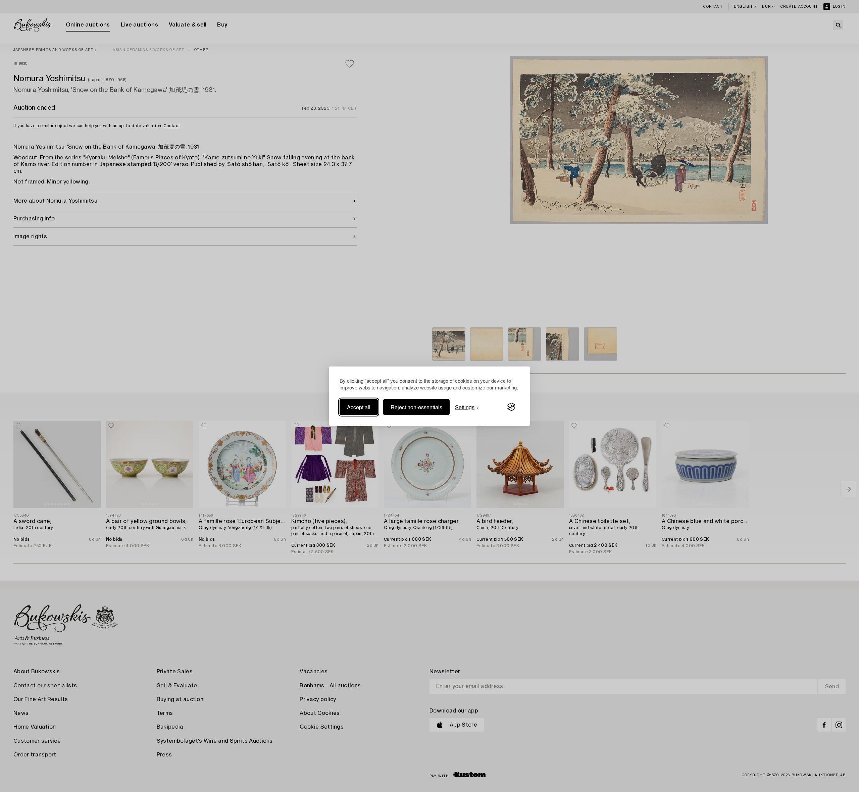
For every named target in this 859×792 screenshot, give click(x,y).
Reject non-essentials (416, 407)
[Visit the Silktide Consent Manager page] (511, 407)
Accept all (358, 407)
